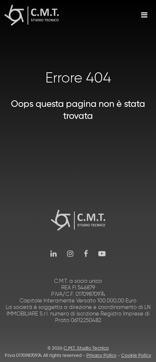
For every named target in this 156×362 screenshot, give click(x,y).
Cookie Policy (136, 355)
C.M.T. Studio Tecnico (86, 348)
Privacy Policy (101, 355)
